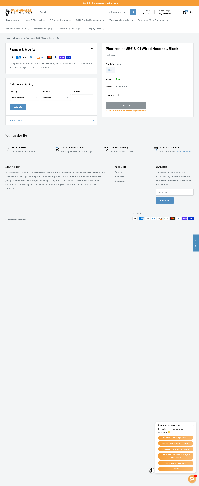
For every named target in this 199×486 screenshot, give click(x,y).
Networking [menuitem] (11, 20)
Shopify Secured (183, 151)
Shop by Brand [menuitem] (94, 28)
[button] (196, 243)
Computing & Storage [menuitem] (69, 28)
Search (118, 172)
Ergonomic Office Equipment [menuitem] (151, 20)
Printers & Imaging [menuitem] (43, 28)
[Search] (133, 12)
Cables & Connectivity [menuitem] (15, 28)
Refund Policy (15, 120)
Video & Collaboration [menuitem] (119, 20)
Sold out (126, 105)
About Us (119, 176)
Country (13, 91)
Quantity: (110, 95)
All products (18, 38)
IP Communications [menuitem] (59, 20)
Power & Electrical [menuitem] (33, 20)
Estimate (18, 106)
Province (45, 91)
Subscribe (164, 200)
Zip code (76, 91)
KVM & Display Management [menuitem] (89, 20)
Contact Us (120, 181)
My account (165, 13)
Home (7, 38)
